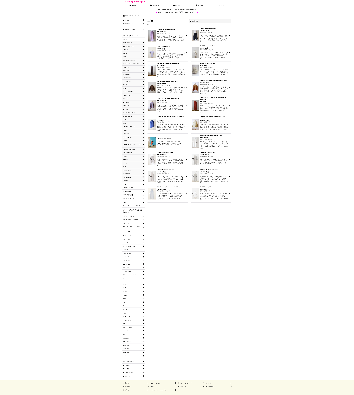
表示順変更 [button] (195, 21)
